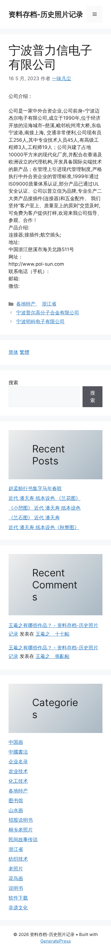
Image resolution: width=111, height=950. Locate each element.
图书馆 (16, 800)
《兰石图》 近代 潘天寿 (34, 518)
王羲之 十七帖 (52, 634)
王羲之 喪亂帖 (52, 656)
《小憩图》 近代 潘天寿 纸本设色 (45, 508)
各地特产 (26, 304)
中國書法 (18, 752)
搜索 (13, 382)
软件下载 (18, 898)
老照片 (16, 869)
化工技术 (18, 781)
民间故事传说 (23, 839)
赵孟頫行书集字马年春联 (35, 488)
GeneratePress (55, 941)
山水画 (16, 810)
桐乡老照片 (21, 830)
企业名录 (18, 761)
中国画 (16, 742)
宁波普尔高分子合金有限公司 (47, 313)
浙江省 (49, 304)
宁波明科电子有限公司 (40, 321)
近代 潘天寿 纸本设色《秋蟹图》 (44, 527)
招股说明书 (21, 820)
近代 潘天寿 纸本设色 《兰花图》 (45, 498)
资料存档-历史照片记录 (46, 14)
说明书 (16, 888)
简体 (13, 352)
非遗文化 (18, 907)
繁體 (24, 352)
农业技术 (18, 771)
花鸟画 (16, 878)
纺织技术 (18, 859)
